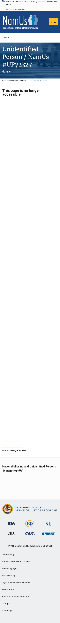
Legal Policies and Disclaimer (16, 582)
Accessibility (8, 554)
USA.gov (6, 603)
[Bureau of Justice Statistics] (30, 525)
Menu (53, 22)
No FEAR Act (8, 589)
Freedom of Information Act (15, 596)
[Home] (20, 22)
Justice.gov (7, 610)
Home (6, 37)
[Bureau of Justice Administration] (11, 522)
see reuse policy (39, 80)
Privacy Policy (8, 575)
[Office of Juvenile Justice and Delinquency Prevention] (11, 534)
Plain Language (9, 568)
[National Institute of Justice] (48, 522)
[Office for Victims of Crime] (30, 533)
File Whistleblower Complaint (16, 561)
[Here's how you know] (30, 5)
